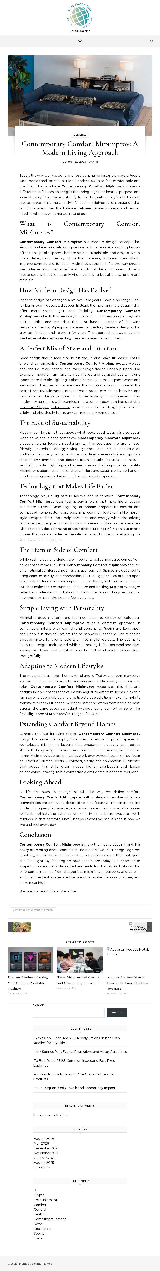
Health (39, 1214)
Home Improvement (50, 1219)
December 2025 (46, 1148)
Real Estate (43, 1229)
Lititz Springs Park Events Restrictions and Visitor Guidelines (80, 1052)
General (80, 134)
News (38, 1224)
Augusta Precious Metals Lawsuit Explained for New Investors (127, 983)
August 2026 (44, 1139)
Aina (95, 161)
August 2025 (44, 1163)
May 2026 (41, 1143)
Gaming (40, 1205)
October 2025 (45, 1158)
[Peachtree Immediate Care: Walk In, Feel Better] (16, 927)
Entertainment (45, 1200)
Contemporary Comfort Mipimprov (33, 909)
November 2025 (46, 1153)
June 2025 (42, 1167)
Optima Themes (42, 1263)
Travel (39, 1238)
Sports (39, 1233)
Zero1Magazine (63, 891)
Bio (36, 1190)
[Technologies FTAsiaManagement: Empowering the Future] (143, 927)
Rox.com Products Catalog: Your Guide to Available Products (28, 983)
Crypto (39, 1195)
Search (38, 1005)
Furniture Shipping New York (45, 407)
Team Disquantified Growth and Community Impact (74, 1088)
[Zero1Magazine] (80, 16)
